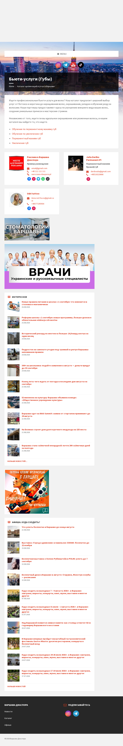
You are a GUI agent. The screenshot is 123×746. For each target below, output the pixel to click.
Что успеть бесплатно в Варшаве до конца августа (48, 527)
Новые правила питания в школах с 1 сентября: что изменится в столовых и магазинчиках (54, 303)
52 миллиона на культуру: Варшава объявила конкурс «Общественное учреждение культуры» (49, 398)
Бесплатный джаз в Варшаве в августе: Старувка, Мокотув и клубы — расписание (56, 576)
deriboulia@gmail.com (101, 171)
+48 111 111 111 (38, 171)
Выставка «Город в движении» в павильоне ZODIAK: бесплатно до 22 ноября (55, 544)
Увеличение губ (20, 142)
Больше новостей (17, 686)
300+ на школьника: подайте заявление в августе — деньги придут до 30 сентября (56, 366)
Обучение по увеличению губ (27, 133)
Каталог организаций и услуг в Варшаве (36, 86)
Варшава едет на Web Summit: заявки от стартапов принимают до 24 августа (56, 414)
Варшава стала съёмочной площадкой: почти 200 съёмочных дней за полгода (56, 446)
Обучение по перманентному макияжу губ (34, 129)
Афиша (7, 725)
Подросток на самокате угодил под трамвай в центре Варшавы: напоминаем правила (55, 350)
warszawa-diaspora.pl (41, 174)
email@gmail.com (39, 168)
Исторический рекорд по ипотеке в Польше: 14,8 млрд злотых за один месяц (55, 334)
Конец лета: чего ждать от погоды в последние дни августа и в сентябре (54, 382)
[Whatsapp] (43, 179)
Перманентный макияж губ (26, 138)
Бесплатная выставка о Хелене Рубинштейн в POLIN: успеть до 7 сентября (54, 560)
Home (11, 86)
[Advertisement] (61, 21)
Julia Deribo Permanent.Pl (93, 158)
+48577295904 (38, 203)
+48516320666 (97, 174)
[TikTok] (48, 179)
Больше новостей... (17, 461)
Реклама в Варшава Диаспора (38, 158)
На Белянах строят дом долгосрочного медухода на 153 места (54, 429)
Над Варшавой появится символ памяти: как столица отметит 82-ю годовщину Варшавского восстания (56, 624)
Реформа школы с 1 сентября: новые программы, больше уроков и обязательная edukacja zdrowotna (56, 318)
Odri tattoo (33, 193)
